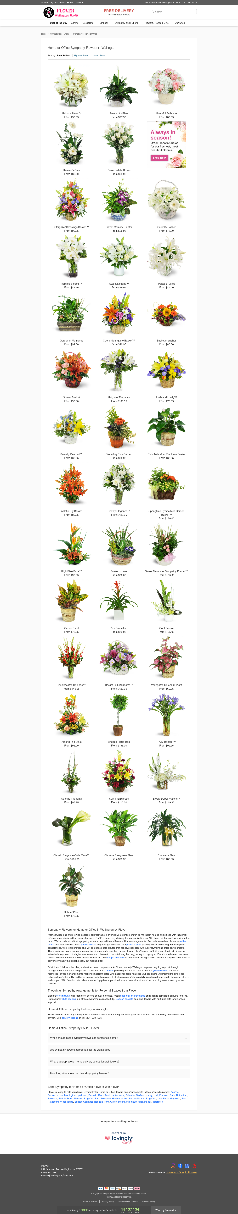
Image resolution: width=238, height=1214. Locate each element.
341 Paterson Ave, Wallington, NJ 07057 (62, 1169)
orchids (110, 970)
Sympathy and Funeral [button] (127, 22)
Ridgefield (151, 1098)
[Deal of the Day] (166, 144)
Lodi (156, 1095)
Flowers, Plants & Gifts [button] (157, 22)
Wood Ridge (66, 1101)
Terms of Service (90, 1201)
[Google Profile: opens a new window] (187, 1165)
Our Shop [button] (180, 22)
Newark (78, 1098)
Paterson (52, 1098)
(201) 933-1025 (49, 1172)
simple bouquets (116, 957)
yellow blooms (160, 970)
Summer (74, 22)
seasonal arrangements (132, 995)
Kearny (174, 1092)
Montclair (106, 1098)
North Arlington (67, 1095)
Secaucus (53, 1095)
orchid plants (63, 995)
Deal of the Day (58, 22)
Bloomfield (103, 1095)
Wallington (139, 1098)
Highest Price (81, 55)
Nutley (149, 1095)
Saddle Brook (66, 1098)
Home (43, 33)
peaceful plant (133, 944)
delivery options (70, 1017)
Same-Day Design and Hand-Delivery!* (63, 2)
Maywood (175, 1098)
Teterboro (158, 1101)
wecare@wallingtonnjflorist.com (57, 1175)
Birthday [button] (104, 22)
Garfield (140, 1095)
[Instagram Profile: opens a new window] (173, 1165)
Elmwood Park (167, 1095)
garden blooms (88, 944)
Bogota (78, 1101)
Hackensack (117, 1095)
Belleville (130, 1095)
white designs (69, 998)
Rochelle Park (101, 1101)
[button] (229, 1200)
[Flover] (64, 12)
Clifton (113, 1101)
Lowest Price (98, 55)
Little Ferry (163, 1098)
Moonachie (124, 1101)
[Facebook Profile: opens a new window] (180, 1165)
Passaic (92, 1095)
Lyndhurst (82, 1095)
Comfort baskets (124, 998)
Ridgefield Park (92, 1098)
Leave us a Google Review (181, 1172)
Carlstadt (88, 1101)
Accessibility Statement (128, 1201)
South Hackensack (141, 1101)
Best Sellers (63, 55)
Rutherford (181, 1095)
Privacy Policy (108, 1201)
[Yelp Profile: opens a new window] (194, 1165)
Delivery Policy (148, 1201)
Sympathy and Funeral (59, 33)
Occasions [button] (88, 22)
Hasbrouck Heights (122, 1098)
